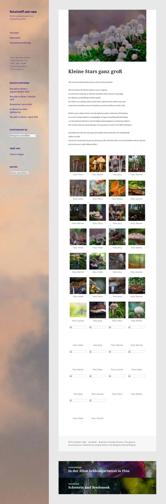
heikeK (93, 442)
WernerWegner (129, 445)
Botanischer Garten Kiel (21, 104)
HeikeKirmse (88, 445)
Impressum (15, 37)
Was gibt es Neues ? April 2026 (24, 117)
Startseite (14, 32)
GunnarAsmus (75, 445)
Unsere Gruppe (17, 154)
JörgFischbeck (101, 445)
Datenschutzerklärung (20, 42)
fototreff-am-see (23, 11)
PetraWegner (115, 445)
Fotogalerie (129, 442)
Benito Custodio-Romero (112, 442)
